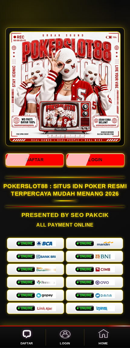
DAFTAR (35, 159)
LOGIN (95, 159)
